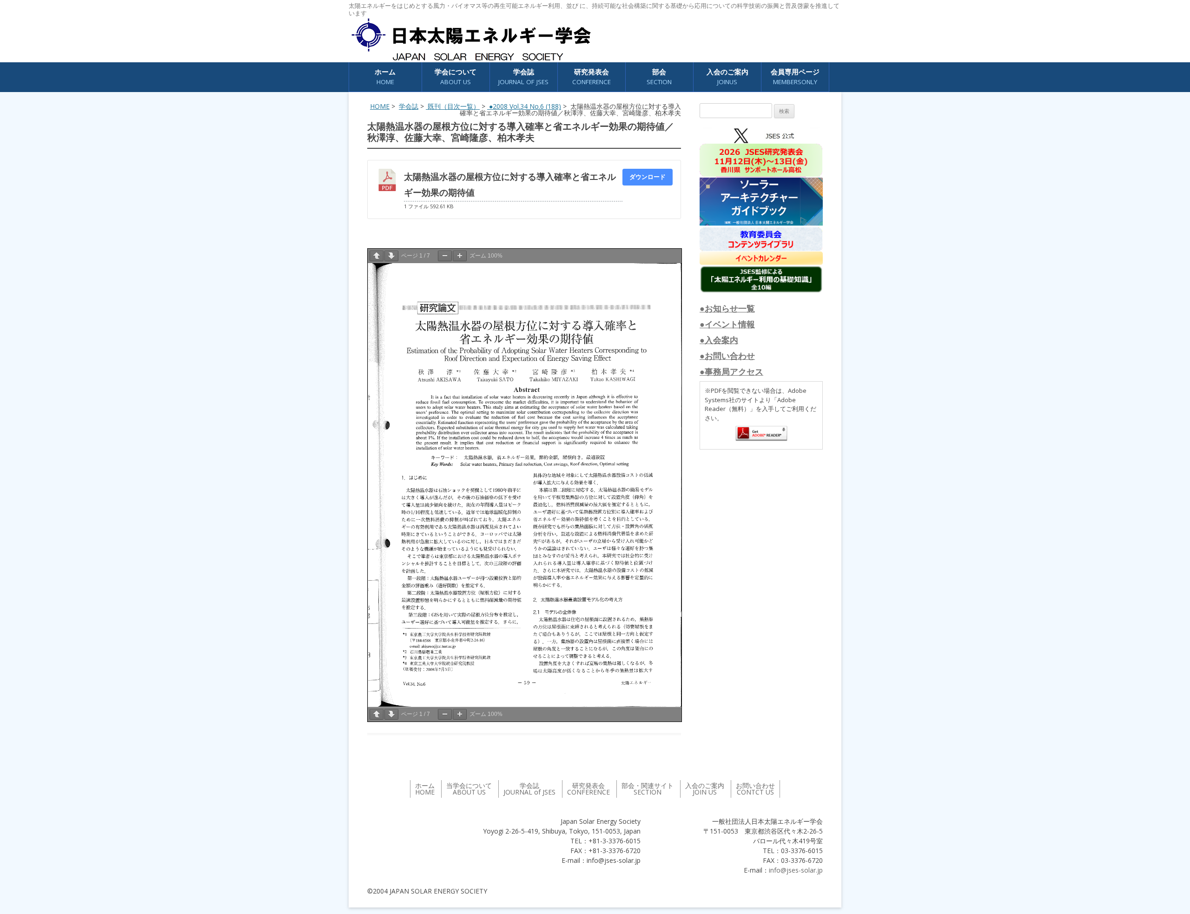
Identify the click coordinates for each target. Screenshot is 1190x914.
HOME (380, 106)
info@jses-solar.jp (796, 870)
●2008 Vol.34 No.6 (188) (524, 106)
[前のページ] (376, 256)
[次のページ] (391, 256)
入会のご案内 (727, 76)
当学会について (469, 788)
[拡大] (460, 256)
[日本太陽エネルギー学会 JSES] (471, 39)
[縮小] (445, 256)
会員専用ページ (795, 76)
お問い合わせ (755, 788)
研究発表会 (591, 76)
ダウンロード (647, 176)
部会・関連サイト (647, 788)
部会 (659, 76)
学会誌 (408, 106)
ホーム (385, 76)
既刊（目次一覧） (453, 106)
